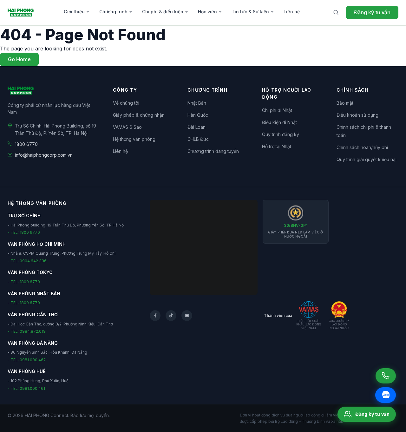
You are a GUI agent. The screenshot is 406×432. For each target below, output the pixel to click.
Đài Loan (196, 127)
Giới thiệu (74, 11)
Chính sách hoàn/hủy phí (362, 147)
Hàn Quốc (197, 115)
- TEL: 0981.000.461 (26, 388)
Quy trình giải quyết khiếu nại (366, 159)
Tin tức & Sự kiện (250, 11)
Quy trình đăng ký (280, 134)
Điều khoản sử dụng (357, 115)
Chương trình (113, 11)
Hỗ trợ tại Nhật (276, 146)
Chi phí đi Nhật (277, 110)
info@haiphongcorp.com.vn (44, 155)
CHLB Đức (198, 139)
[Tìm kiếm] (336, 12)
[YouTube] (186, 315)
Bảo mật (345, 103)
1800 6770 (26, 144)
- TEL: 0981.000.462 (27, 359)
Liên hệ (292, 11)
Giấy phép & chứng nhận (139, 115)
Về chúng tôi (126, 103)
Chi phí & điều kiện (162, 11)
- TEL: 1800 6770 (24, 232)
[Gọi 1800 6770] (386, 375)
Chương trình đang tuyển (213, 151)
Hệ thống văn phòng (134, 139)
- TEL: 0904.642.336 (27, 261)
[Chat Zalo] (385, 395)
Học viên (207, 11)
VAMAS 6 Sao (127, 127)
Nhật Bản (196, 103)
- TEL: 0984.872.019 (27, 331)
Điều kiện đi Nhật (279, 122)
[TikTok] (171, 315)
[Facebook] (155, 315)
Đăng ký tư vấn (372, 12)
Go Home (19, 59)
